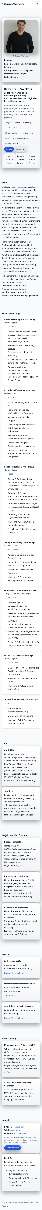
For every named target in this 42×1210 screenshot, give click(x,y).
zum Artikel (9, 995)
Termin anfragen (12, 1148)
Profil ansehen (20, 1133)
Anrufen (16, 1130)
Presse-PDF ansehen (13, 973)
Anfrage (9, 149)
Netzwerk (20, 149)
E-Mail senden (17, 1127)
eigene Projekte (17, 187)
